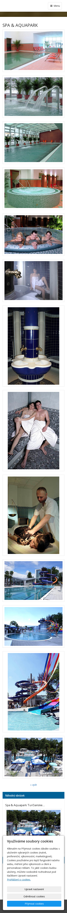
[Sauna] (33, 430)
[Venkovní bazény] (33, 626)
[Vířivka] (33, 234)
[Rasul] (33, 280)
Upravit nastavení (34, 889)
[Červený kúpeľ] (33, 50)
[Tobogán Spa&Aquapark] (33, 691)
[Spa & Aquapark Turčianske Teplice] (33, 757)
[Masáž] (33, 515)
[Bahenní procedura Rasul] (33, 346)
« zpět (33, 784)
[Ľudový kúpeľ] (33, 96)
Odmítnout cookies (34, 896)
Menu (56, 5)
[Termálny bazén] (33, 142)
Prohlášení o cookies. (19, 879)
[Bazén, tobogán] (33, 580)
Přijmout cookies (34, 903)
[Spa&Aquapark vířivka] (33, 188)
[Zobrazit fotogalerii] (33, 828)
